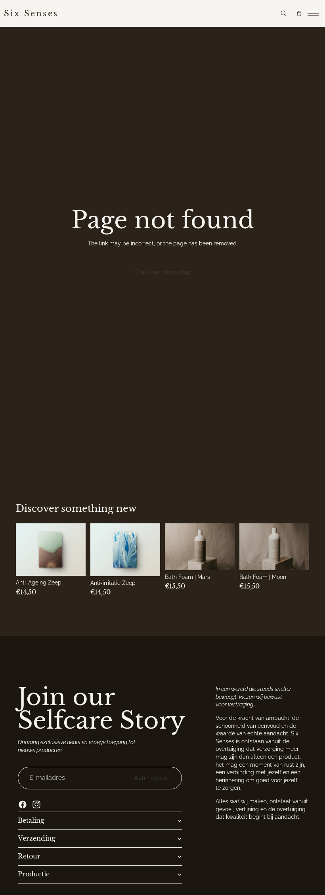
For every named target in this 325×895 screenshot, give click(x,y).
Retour (29, 856)
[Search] (283, 13)
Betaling (31, 821)
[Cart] (299, 13)
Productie (34, 874)
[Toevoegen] (74, 564)
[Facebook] (22, 804)
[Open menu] (313, 13)
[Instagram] (36, 804)
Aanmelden (150, 778)
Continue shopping (162, 272)
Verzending (36, 839)
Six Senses (31, 13)
